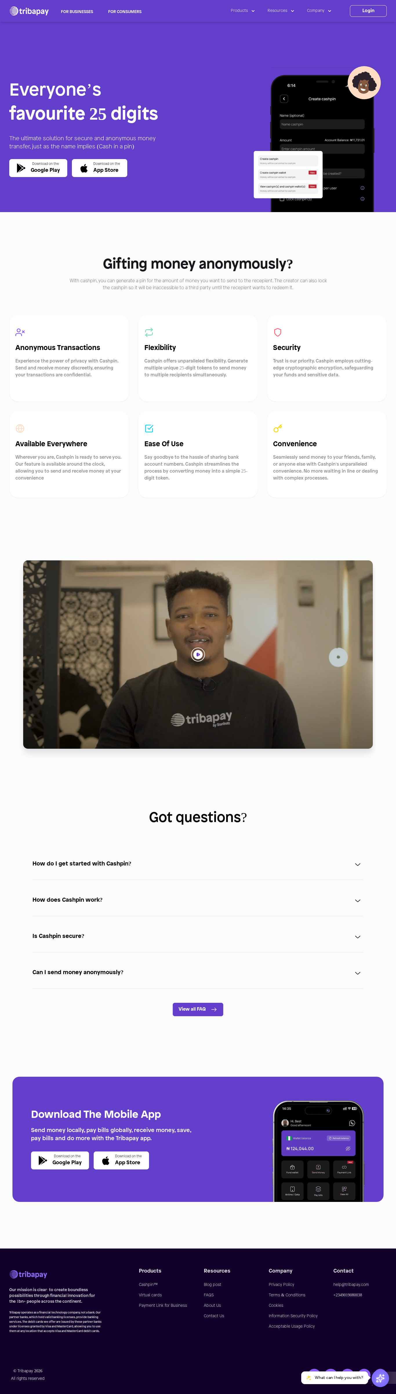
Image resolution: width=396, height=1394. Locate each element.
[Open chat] (380, 1378)
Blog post (212, 1285)
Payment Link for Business (163, 1306)
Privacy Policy (281, 1285)
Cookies (276, 1306)
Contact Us (214, 1316)
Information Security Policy (293, 1316)
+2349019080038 (347, 1295)
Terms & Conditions (287, 1295)
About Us (212, 1306)
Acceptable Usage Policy (292, 1326)
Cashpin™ (148, 1285)
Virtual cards (150, 1295)
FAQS (209, 1295)
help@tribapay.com (351, 1285)
